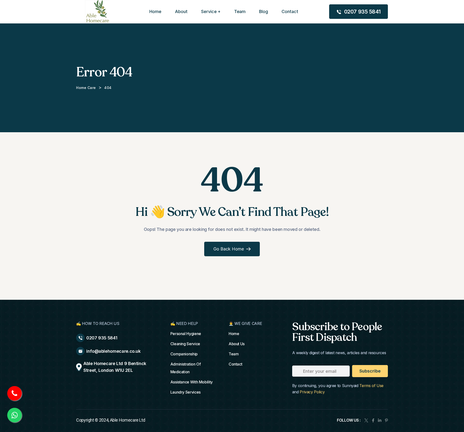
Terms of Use (371, 385)
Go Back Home (228, 248)
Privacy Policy (312, 391)
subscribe (370, 370)
